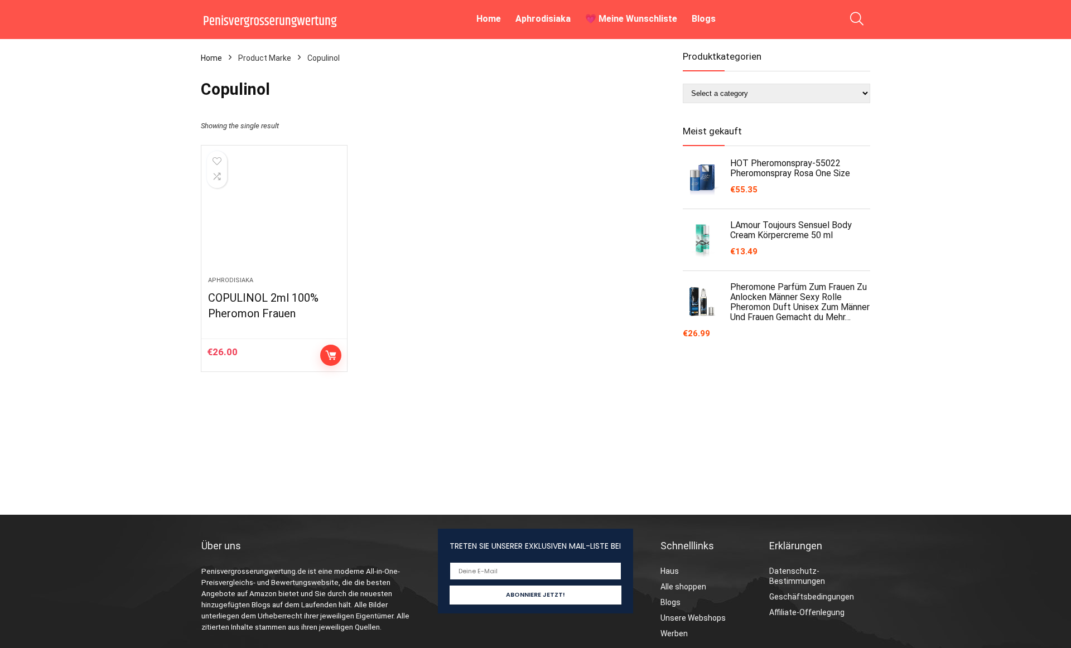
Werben (674, 633)
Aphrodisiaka (543, 18)
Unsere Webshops (693, 617)
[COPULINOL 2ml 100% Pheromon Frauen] (274, 216)
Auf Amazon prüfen (330, 355)
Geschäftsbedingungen (811, 596)
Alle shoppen (683, 586)
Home (488, 18)
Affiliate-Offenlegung (807, 612)
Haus (669, 571)
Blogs (704, 18)
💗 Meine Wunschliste (631, 18)
